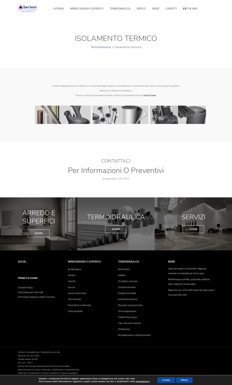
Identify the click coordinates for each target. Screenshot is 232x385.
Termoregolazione (127, 311)
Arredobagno (74, 269)
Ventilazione (124, 329)
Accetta (166, 380)
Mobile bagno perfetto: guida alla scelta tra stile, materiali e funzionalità (189, 281)
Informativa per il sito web (30, 292)
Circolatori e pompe (127, 281)
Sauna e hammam (77, 293)
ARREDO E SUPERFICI (38, 217)
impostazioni (142, 381)
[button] (39, 233)
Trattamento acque (127, 317)
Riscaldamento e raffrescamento (134, 335)
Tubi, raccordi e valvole (129, 323)
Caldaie (121, 275)
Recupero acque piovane (130, 305)
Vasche (71, 281)
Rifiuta (184, 380)
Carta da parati (75, 311)
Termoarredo (74, 299)
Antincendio (124, 269)
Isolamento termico (127, 299)
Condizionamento (127, 287)
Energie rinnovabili (127, 293)
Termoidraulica (101, 47)
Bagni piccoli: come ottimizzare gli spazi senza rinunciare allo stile (191, 292)
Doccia (71, 287)
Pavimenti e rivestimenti (79, 305)
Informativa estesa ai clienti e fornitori (36, 297)
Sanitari (71, 275)
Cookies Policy (25, 287)
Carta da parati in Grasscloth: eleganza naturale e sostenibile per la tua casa (187, 271)
